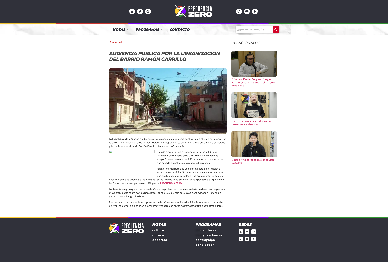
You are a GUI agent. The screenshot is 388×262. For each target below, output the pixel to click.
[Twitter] (140, 11)
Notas (119, 29)
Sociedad (116, 42)
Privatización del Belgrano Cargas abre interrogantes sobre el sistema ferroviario (253, 82)
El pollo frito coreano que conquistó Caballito (253, 161)
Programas (147, 29)
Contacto (180, 29)
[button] (120, 30)
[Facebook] (148, 11)
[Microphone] (255, 11)
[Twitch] (239, 11)
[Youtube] (247, 11)
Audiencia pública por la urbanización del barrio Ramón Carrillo (164, 56)
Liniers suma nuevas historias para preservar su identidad (252, 122)
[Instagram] (132, 11)
